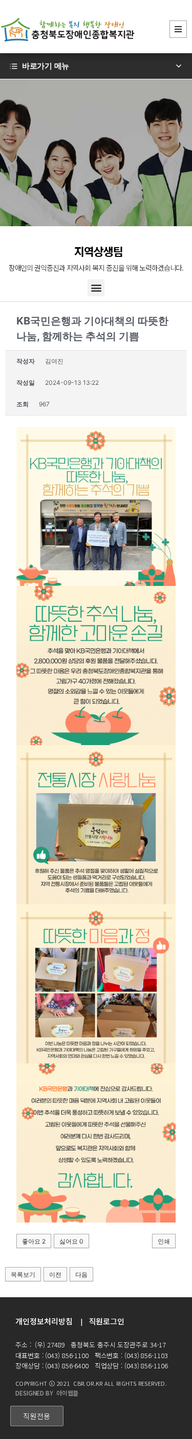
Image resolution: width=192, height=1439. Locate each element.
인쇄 (164, 1241)
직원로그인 (106, 1321)
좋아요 (34, 1241)
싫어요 (71, 1241)
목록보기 (23, 1274)
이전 (55, 1274)
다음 (81, 1274)
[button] (96, 287)
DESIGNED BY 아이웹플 (46, 1392)
